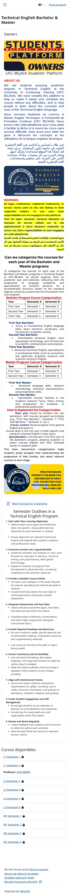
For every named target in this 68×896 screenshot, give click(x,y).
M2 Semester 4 (12, 842)
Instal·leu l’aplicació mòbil (19, 877)
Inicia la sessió (57, 4)
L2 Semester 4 (11, 790)
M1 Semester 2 (12, 824)
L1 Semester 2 (11, 765)
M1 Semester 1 (12, 816)
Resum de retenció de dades (21, 873)
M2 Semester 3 (12, 833)
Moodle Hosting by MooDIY (21, 882)
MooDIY (25, 891)
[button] (41, 4)
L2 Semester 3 (11, 781)
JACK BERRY (23, 772)
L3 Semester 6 (11, 807)
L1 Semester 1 (11, 757)
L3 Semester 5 (11, 798)
